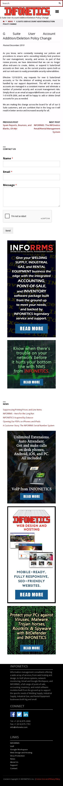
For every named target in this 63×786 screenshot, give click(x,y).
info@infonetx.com (18, 727)
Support (13, 765)
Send (7, 230)
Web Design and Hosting (21, 752)
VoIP (12, 746)
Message (10, 185)
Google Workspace (19, 749)
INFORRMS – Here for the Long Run (18, 413)
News (12, 759)
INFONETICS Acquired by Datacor (18, 417)
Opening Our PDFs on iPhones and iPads (21, 421)
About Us (14, 762)
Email (7, 172)
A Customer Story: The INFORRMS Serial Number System (28, 425)
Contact (13, 768)
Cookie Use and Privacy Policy (48, 779)
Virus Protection (17, 756)
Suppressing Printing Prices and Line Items (22, 409)
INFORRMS (15, 743)
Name (8, 158)
